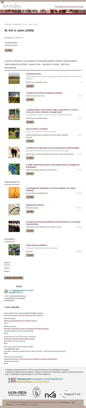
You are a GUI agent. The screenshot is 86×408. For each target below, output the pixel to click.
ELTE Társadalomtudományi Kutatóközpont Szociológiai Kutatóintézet (32, 402)
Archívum (17, 24)
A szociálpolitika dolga (11, 349)
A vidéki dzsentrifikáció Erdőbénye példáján (44, 93)
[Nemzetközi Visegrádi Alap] (71, 398)
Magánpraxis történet (35, 205)
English (6, 268)
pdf (9, 50)
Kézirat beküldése (13, 278)
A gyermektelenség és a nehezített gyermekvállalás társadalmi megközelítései (30, 359)
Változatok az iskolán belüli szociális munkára (19, 339)
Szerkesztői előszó (53, 76)
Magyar (7, 271)
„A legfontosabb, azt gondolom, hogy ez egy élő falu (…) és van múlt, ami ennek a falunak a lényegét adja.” (52, 112)
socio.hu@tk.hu (32, 405)
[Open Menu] (2, 2)
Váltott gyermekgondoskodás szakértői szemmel (20, 321)
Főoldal (8, 24)
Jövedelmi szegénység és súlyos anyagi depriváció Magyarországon (26, 329)
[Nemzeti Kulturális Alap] (51, 398)
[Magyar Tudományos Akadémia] (24, 398)
